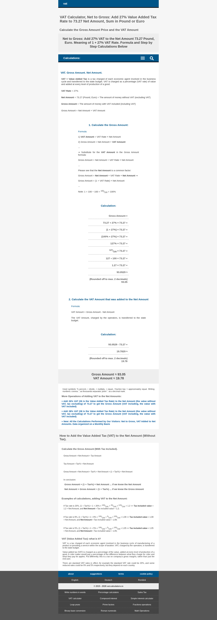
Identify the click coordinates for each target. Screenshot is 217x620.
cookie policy (146, 574)
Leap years (75, 605)
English (75, 580)
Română (142, 580)
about (71, 574)
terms (121, 574)
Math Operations (142, 611)
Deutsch (108, 580)
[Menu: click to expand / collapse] (144, 58)
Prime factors (108, 605)
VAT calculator (75, 598)
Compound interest (108, 598)
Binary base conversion (75, 611)
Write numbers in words (75, 592)
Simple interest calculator (142, 598)
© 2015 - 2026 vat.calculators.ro (108, 586)
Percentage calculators (108, 592)
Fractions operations (142, 605)
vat (65, 3)
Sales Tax (142, 592)
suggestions (96, 574)
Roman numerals (108, 611)
